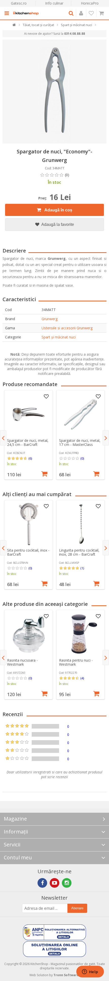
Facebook (42, 883)
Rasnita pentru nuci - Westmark (76, 662)
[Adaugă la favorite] (46, 397)
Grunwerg (50, 318)
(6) (30, 458)
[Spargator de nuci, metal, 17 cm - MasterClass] (80, 414)
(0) (82, 458)
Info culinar (54, 3)
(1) (82, 568)
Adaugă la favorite (57, 224)
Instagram (66, 883)
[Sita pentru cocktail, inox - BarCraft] (28, 524)
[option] (29, 435)
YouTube (54, 883)
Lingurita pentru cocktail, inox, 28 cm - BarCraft (79, 552)
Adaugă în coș (58, 210)
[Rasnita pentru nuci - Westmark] (80, 634)
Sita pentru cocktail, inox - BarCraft (28, 552)
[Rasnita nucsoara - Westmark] (28, 634)
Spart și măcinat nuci (59, 337)
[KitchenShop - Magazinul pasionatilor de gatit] (26, 13)
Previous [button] (3, 437)
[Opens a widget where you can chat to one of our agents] (90, 972)
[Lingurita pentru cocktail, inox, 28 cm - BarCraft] (80, 524)
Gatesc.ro (19, 3)
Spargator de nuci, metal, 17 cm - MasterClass (79, 442)
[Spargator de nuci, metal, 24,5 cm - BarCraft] (28, 414)
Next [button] (106, 437)
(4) (82, 678)
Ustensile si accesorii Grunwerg (67, 327)
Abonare (77, 908)
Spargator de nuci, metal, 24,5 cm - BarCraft (27, 442)
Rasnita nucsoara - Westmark (22, 662)
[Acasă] (14, 26)
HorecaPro (90, 3)
